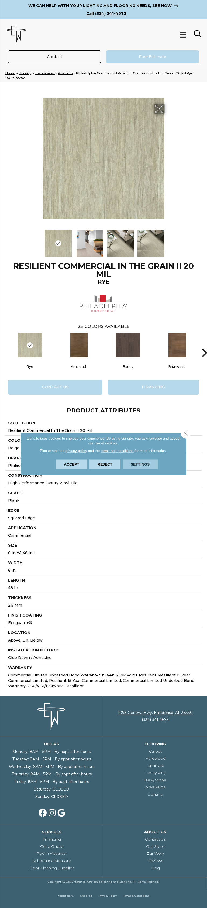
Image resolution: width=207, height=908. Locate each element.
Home (10, 73)
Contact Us (55, 386)
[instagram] (52, 813)
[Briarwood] (177, 345)
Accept (71, 464)
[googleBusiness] (61, 813)
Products (65, 73)
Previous (39, 240)
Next (168, 240)
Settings (140, 464)
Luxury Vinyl (45, 73)
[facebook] (42, 813)
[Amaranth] (79, 345)
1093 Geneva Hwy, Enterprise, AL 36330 (155, 712)
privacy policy (76, 450)
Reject (105, 464)
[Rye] (29, 345)
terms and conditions (117, 450)
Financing (153, 386)
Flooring (25, 73)
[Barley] (128, 345)
